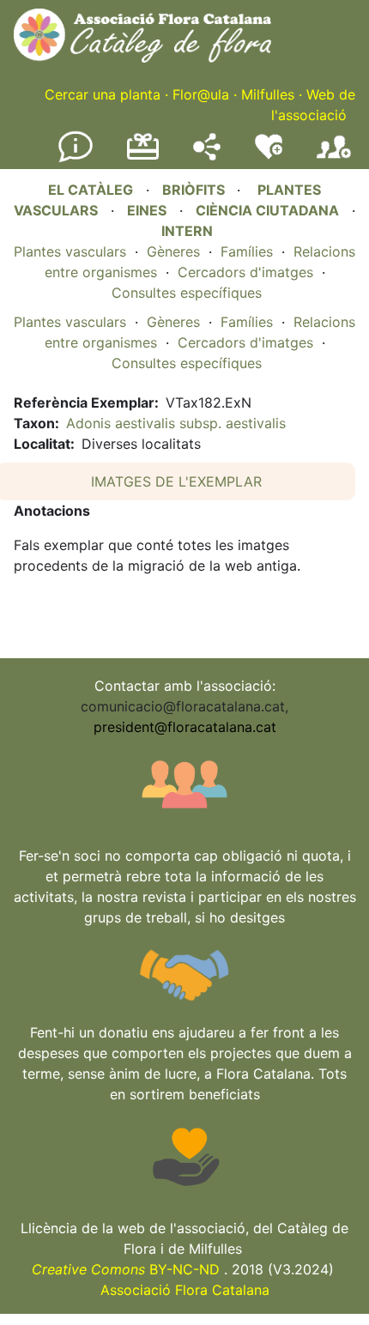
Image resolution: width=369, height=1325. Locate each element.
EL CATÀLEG (90, 189)
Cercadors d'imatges (245, 272)
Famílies (247, 251)
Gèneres (173, 251)
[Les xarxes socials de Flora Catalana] (207, 155)
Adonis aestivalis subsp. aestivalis (176, 423)
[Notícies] (75, 158)
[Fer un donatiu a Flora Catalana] (143, 157)
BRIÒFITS (195, 189)
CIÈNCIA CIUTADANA (267, 210)
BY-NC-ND (126, 1269)
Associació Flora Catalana (184, 1289)
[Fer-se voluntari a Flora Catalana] (268, 155)
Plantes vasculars (70, 251)
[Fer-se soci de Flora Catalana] (334, 158)
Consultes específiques (187, 292)
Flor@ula (200, 94)
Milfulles (267, 94)
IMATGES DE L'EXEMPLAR (176, 481)
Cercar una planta (102, 94)
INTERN (187, 230)
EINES (146, 210)
